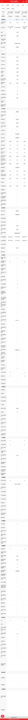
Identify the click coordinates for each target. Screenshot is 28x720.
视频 (18, 5)
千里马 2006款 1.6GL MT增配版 (24, 13)
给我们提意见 (14, 717)
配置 (8, 5)
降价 (23, 5)
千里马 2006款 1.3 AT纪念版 (17, 12)
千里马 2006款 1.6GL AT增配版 (10, 13)
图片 (13, 5)
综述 (2, 5)
